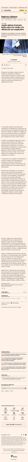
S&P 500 (11, 7)
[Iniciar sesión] (26, 10)
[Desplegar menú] (2, 10)
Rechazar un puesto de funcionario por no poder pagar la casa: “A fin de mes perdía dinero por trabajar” (13, 364)
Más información (4, 304)
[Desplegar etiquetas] (26, 298)
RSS (19, 450)
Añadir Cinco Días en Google (8, 68)
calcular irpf (5, 410)
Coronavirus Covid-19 (5, 298)
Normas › (25, 292)
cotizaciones (5, 419)
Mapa (17, 450)
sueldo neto (22, 410)
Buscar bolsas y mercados (7, 384)
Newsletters (22, 450)
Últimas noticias (5, 351)
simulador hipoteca (14, 410)
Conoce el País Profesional (14, 424)
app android (22, 419)
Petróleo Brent (21, 7)
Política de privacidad (7, 450)
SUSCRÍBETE (22, 10)
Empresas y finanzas (9, 17)
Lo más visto (4, 375)
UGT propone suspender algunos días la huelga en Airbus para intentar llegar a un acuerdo (14, 355)
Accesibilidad (13, 450)
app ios (14, 419)
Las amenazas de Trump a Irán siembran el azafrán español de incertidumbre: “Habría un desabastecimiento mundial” (12, 359)
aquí (20, 307)
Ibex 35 (3, 7)
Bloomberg (14, 59)
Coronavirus (13, 298)
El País (25, 13)
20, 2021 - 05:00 (16, 61)
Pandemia (19, 298)
